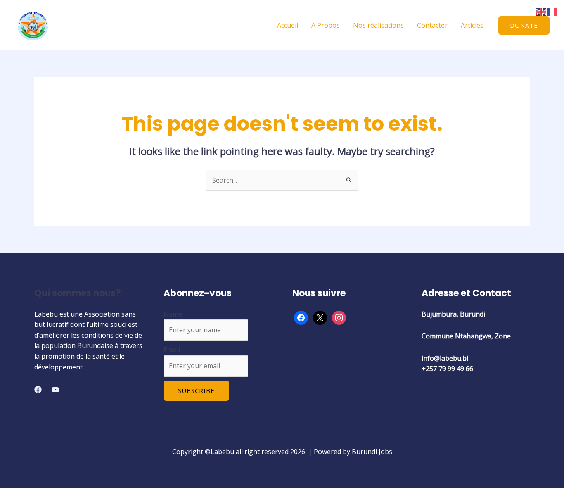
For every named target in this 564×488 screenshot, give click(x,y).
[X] (320, 316)
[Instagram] (339, 316)
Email (172, 349)
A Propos (325, 25)
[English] (541, 11)
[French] (552, 11)
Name (173, 314)
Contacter (432, 25)
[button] (524, 25)
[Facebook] (38, 389)
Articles (472, 25)
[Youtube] (55, 389)
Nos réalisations (378, 25)
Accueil (287, 25)
